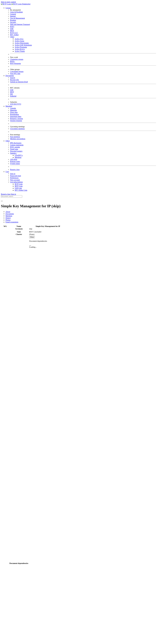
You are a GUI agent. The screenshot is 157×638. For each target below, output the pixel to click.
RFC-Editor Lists (21, 190)
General (13, 14)
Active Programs (21, 47)
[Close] (30, 245)
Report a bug (15, 170)
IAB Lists (18, 188)
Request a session (16, 119)
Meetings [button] (9, 106)
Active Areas (19, 41)
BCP (16, 104)
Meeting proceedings (17, 139)
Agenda (13, 108)
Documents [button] (10, 76)
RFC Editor (14, 35)
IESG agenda (15, 147)
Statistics (13, 153)
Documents (10, 214)
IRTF (12, 31)
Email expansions (12, 222)
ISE (11, 94)
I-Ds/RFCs (19, 155)
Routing (13, 20)
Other (12, 37)
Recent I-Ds (14, 80)
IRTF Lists (19, 186)
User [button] (7, 172)
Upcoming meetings (17, 129)
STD (12, 104)
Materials (13, 110)
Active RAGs (20, 49)
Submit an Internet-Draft (19, 82)
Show (32, 237)
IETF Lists (19, 184)
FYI (19, 104)
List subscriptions (16, 182)
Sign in (12, 174)
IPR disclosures (15, 143)
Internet (13, 16)
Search (12, 78)
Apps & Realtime (16, 12)
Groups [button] (8, 8)
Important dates (15, 116)
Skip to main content (8, 2)
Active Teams (20, 51)
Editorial (13, 96)
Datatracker (26, 4)
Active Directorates (22, 43)
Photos (8, 220)
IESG (12, 26)
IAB (11, 29)
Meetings (18, 157)
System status (15, 164)
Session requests (16, 121)
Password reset (15, 176)
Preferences (14, 178)
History (8, 218)
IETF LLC (14, 33)
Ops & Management (17, 18)
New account (15, 180)
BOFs (12, 61)
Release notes (15, 161)
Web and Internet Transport (20, 24)
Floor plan (14, 112)
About (8, 212)
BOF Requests (15, 63)
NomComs (14, 149)
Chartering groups (16, 59)
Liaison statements (16, 145)
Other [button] (8, 141)
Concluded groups (16, 71)
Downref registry (16, 151)
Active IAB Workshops (23, 45)
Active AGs (19, 39)
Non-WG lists (15, 74)
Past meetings (15, 137)
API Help (13, 159)
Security (13, 22)
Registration (14, 114)
